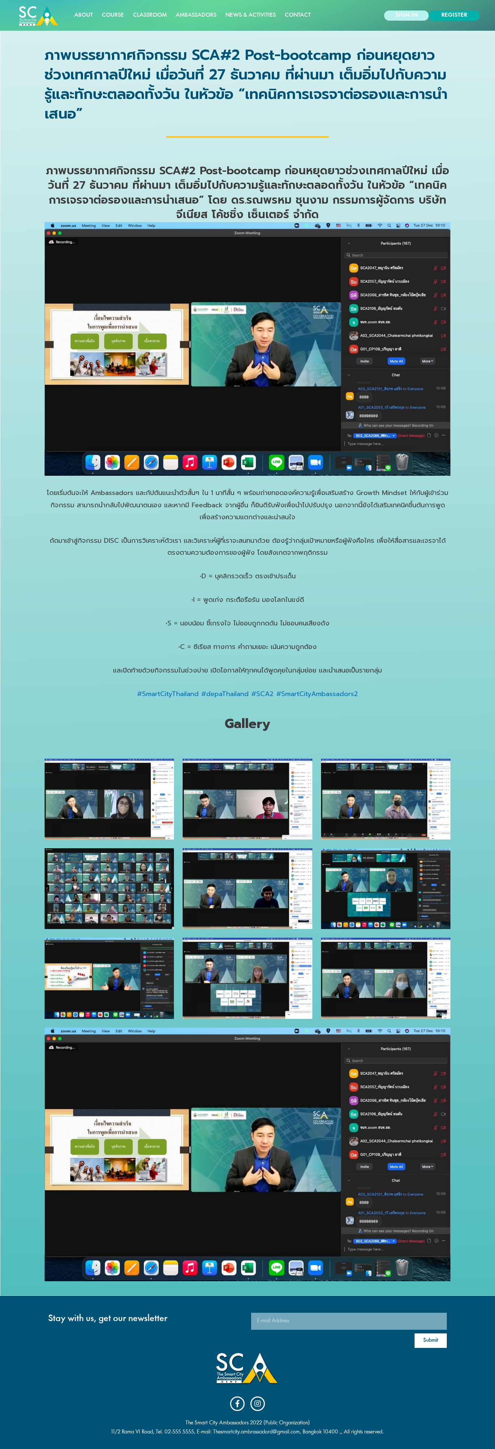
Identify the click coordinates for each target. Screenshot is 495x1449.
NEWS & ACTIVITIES (250, 15)
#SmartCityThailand (168, 694)
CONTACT (298, 15)
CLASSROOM (150, 15)
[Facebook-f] (237, 1403)
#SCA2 (262, 694)
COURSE (113, 15)
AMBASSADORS (196, 15)
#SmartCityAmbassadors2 (317, 694)
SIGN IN (406, 15)
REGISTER (454, 15)
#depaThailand (225, 694)
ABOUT (83, 15)
